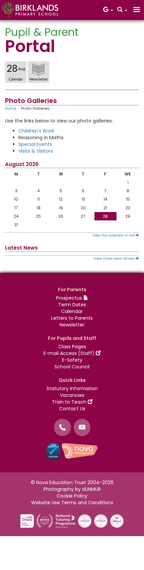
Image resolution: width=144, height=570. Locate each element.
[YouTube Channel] (82, 427)
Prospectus (69, 298)
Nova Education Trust (61, 482)
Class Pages (72, 346)
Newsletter (72, 324)
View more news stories (115, 258)
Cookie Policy (72, 496)
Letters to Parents (72, 318)
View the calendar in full (114, 235)
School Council (72, 366)
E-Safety (72, 360)
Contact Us (72, 408)
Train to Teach (70, 402)
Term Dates (72, 304)
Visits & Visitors (35, 151)
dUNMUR (91, 489)
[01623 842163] (62, 427)
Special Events (35, 144)
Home (10, 108)
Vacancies (72, 395)
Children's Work (36, 130)
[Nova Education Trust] (80, 451)
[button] (108, 10)
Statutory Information (72, 388)
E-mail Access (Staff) (70, 353)
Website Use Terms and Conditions (72, 502)
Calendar (72, 311)
